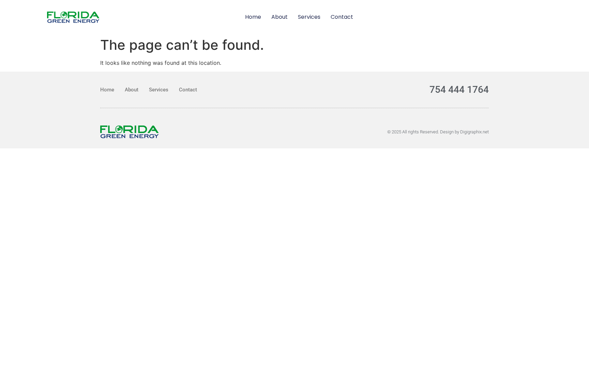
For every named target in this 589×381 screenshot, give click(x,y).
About (279, 17)
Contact (342, 17)
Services (309, 17)
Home (253, 17)
